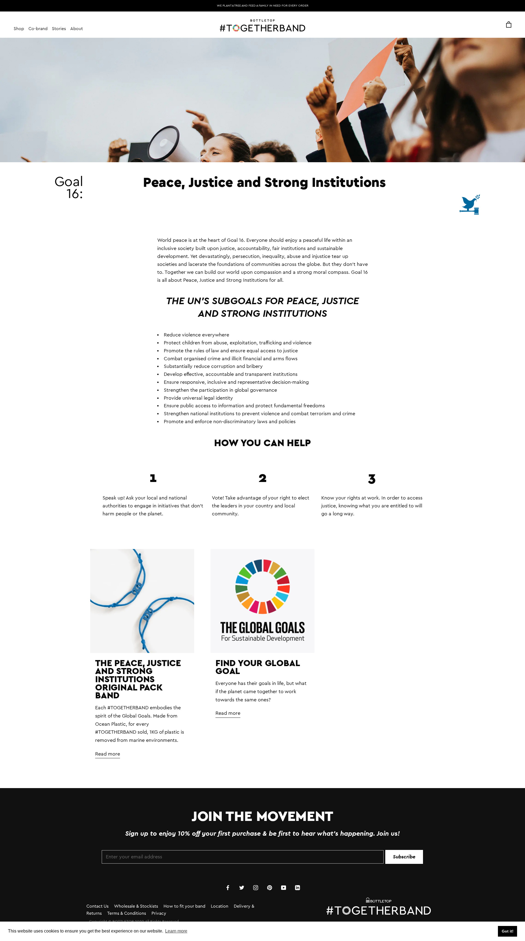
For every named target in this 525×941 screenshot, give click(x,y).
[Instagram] (255, 887)
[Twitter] (241, 887)
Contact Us (97, 906)
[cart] (508, 25)
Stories (59, 29)
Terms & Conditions (126, 913)
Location (219, 906)
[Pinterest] (269, 887)
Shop (19, 29)
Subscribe (404, 856)
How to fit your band (184, 906)
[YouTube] (283, 887)
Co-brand (38, 29)
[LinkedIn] (297, 887)
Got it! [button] (508, 931)
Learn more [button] (176, 931)
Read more (107, 753)
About (76, 29)
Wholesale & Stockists (136, 906)
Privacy (158, 913)
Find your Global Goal (257, 667)
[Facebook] (227, 887)
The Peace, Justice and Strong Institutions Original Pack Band (138, 679)
